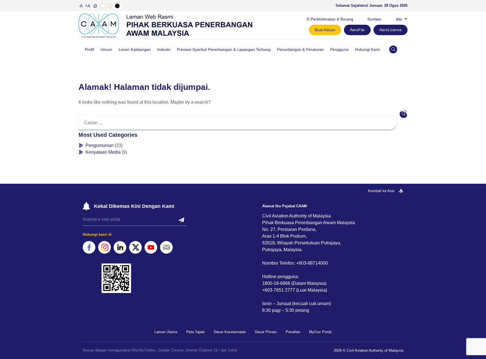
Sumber (374, 19)
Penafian (293, 332)
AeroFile (357, 30)
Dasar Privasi (266, 332)
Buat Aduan (325, 30)
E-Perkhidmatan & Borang (330, 19)
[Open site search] (393, 49)
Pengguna (339, 49)
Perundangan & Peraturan (300, 49)
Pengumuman (100, 145)
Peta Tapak (195, 332)
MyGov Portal (320, 332)
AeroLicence (390, 30)
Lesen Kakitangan (135, 49)
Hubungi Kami (367, 49)
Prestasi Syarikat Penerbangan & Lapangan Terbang (224, 49)
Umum (106, 49)
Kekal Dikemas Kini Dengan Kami (134, 206)
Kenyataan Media (103, 152)
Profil (89, 49)
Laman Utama (165, 332)
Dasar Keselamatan (230, 332)
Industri (163, 49)
